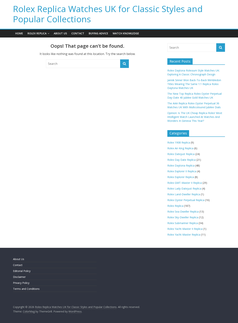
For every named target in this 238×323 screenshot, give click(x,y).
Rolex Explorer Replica (180, 177)
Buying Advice (98, 33)
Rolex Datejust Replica (180, 154)
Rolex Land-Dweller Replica (183, 194)
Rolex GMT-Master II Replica (184, 183)
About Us (60, 33)
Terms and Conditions (26, 289)
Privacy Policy (21, 283)
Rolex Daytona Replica (180, 165)
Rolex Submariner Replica (182, 223)
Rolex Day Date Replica (181, 160)
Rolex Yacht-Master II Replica (184, 229)
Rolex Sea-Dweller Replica (183, 211)
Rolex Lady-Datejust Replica (184, 188)
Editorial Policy (21, 271)
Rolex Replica (37, 33)
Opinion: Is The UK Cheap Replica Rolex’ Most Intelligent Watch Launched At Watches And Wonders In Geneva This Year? (194, 117)
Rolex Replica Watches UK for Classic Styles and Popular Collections (108, 14)
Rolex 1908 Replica (178, 142)
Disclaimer (19, 277)
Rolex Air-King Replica (180, 148)
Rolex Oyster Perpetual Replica (185, 200)
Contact (77, 33)
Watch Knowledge (126, 33)
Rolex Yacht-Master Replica (183, 234)
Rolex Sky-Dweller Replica (182, 217)
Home (19, 33)
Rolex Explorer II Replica (181, 171)
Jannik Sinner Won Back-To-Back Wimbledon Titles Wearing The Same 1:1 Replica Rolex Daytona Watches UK (194, 84)
